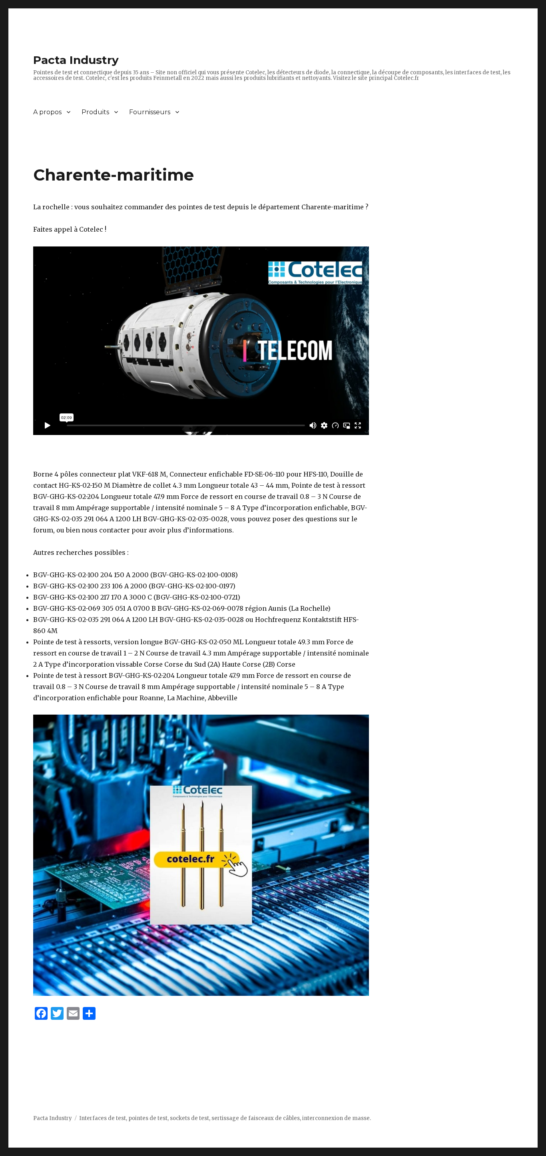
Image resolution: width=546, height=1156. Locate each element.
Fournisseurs (149, 112)
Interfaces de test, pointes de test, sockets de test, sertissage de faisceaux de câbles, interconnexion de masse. (225, 1118)
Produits (95, 112)
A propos (47, 112)
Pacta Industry (76, 60)
